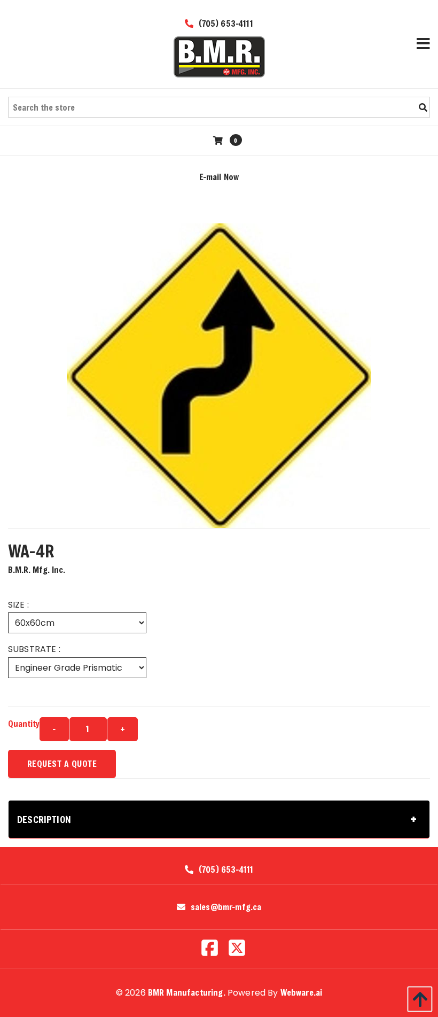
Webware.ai (301, 992)
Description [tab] (44, 819)
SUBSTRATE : (34, 649)
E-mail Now (219, 176)
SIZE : (18, 605)
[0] (219, 140)
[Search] (423, 107)
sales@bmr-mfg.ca (226, 907)
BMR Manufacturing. (186, 992)
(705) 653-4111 (224, 23)
